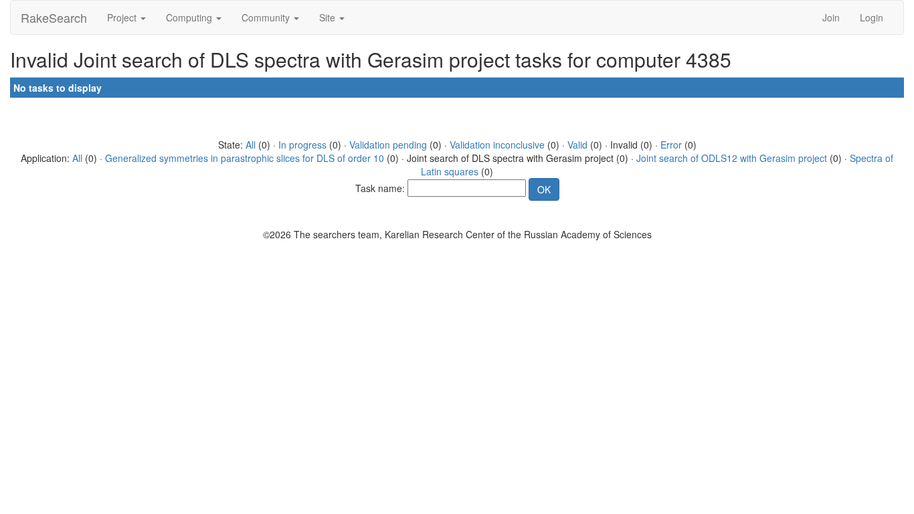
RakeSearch (54, 17)
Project (123, 17)
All (251, 144)
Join (831, 17)
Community (267, 17)
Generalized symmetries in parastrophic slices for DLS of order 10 (244, 158)
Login (871, 17)
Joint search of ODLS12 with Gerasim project (731, 158)
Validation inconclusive (497, 144)
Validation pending (388, 144)
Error (671, 144)
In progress (302, 144)
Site (328, 17)
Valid (577, 144)
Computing (190, 17)
